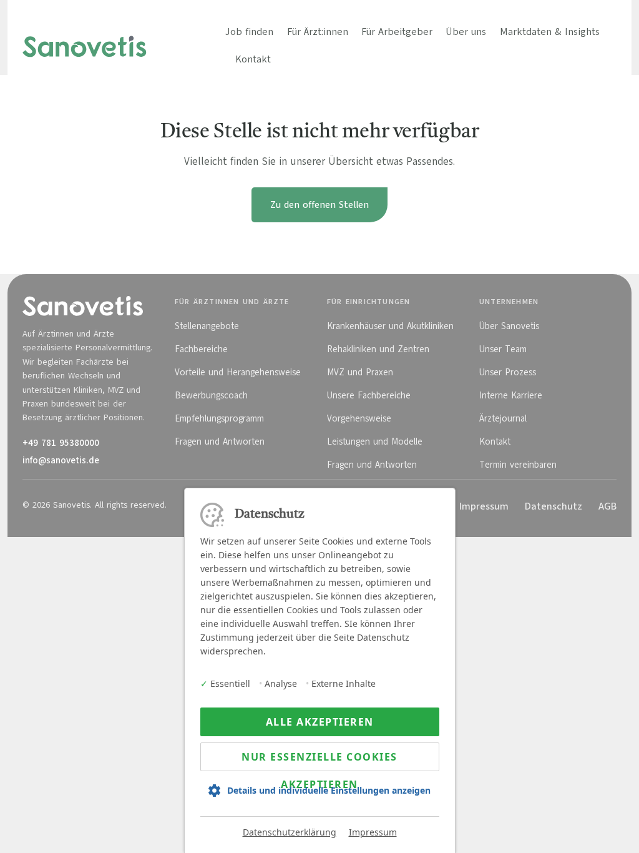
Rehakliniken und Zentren (378, 349)
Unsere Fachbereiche (369, 395)
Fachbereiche (201, 349)
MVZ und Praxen (360, 372)
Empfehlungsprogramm (219, 418)
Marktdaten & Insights (550, 32)
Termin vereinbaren (518, 464)
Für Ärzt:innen (317, 32)
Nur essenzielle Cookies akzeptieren (319, 760)
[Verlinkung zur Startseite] (84, 45)
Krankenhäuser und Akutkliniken (390, 326)
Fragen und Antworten (220, 441)
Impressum (373, 832)
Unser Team (503, 349)
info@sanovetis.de (60, 460)
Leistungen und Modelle (374, 441)
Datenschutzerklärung (289, 832)
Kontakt (253, 59)
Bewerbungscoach (211, 395)
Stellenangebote (207, 326)
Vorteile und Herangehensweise (238, 372)
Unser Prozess (507, 372)
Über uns (466, 32)
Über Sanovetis (509, 326)
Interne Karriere (510, 395)
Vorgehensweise (359, 418)
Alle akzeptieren (320, 722)
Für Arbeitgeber (396, 32)
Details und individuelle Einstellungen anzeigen (329, 790)
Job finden (249, 32)
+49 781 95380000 (60, 442)
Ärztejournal (503, 418)
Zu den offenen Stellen (319, 205)
